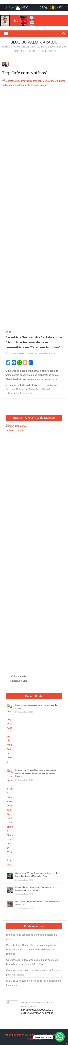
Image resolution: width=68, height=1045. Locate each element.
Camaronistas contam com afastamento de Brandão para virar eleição (33, 972)
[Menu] (5, 33)
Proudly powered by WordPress (20, 1034)
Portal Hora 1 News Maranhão (19, 353)
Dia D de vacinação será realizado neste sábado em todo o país (33, 983)
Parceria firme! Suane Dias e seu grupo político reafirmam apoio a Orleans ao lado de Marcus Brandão (35, 773)
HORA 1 (9, 332)
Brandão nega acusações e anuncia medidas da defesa (31, 937)
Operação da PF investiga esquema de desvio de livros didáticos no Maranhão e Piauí (32, 962)
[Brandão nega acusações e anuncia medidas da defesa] (5, 63)
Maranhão (33, 389)
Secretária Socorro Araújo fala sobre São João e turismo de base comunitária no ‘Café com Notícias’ (33, 342)
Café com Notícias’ (15, 389)
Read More (53, 385)
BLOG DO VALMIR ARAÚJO (34, 42)
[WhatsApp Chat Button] (60, 1037)
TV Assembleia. (24, 393)
